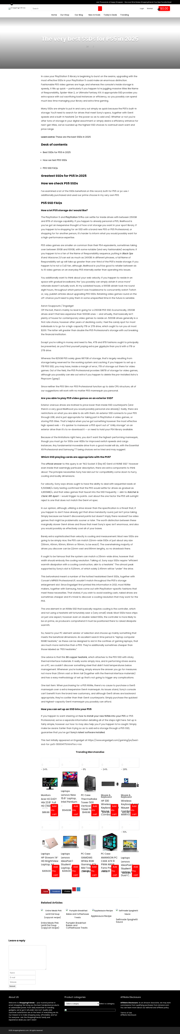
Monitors (46, 795)
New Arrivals (94, 14)
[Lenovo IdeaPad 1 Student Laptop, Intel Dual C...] (130, 846)
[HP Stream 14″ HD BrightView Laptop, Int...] (50, 842)
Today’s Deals (110, 14)
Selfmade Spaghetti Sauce (127, 920)
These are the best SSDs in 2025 (73, 136)
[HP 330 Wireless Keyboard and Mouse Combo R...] (110, 783)
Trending (124, 14)
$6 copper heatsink (76, 657)
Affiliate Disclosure (128, 1015)
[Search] (100, 8)
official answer (54, 463)
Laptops (65, 791)
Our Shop (64, 14)
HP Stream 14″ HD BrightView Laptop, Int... (49, 861)
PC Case (85, 795)
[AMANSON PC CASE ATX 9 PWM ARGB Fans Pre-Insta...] (110, 842)
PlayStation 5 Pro (75, 217)
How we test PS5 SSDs (55, 160)
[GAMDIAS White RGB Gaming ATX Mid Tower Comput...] (90, 842)
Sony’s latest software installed (87, 732)
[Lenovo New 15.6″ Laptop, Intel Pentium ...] (70, 779)
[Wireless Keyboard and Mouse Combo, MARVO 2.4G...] (130, 783)
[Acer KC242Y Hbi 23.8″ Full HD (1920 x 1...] (50, 783)
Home (54, 14)
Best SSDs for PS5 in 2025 (57, 152)
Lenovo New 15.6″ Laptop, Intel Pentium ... (69, 800)
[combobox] (106, 1003)
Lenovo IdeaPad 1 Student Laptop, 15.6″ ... (69, 863)
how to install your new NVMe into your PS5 (102, 715)
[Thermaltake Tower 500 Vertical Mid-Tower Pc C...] (90, 783)
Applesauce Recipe (101, 916)
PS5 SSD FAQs (50, 168)
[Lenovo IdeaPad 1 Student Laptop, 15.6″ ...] (70, 842)
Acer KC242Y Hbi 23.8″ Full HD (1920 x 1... (49, 802)
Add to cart (54, 810)
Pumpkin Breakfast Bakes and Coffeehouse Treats (77, 925)
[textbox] (106, 1003)
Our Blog (79, 14)
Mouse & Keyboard (106, 796)
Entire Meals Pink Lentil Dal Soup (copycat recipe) (50, 925)
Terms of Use (126, 1012)
